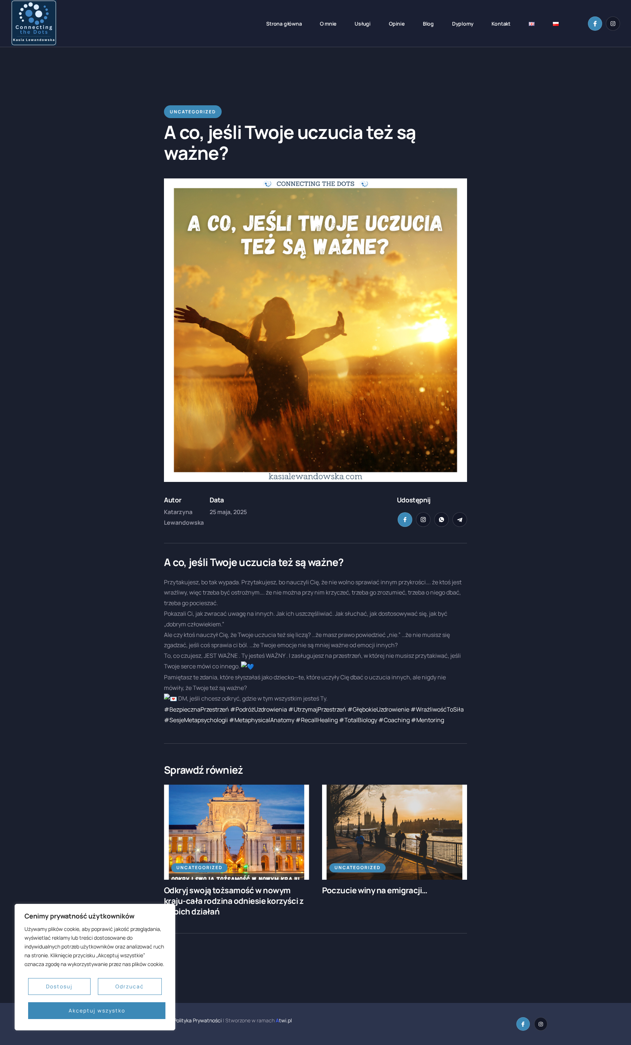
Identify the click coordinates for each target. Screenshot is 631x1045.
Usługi (363, 23)
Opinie (397, 23)
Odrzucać (129, 986)
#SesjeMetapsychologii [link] (196, 720)
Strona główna (284, 23)
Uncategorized (199, 867)
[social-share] (405, 519)
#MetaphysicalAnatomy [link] (261, 720)
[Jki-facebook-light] (595, 23)
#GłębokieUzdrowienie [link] (378, 709)
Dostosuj (59, 986)
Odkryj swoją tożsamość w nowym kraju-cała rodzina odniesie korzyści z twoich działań (233, 901)
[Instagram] (613, 23)
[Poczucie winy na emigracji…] (394, 832)
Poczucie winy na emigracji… (375, 890)
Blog (428, 23)
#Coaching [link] (394, 720)
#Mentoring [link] (427, 720)
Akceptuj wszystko (97, 1010)
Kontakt (501, 23)
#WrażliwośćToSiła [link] (437, 709)
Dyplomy (463, 23)
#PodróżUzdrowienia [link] (258, 709)
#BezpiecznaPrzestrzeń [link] (196, 709)
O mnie (328, 23)
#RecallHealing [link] (316, 720)
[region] (95, 967)
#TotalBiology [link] (358, 720)
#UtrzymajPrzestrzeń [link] (317, 709)
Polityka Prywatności (197, 1020)
